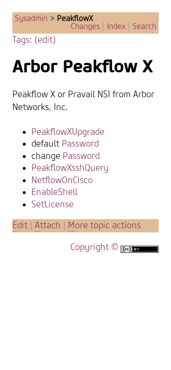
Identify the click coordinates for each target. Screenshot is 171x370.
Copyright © (94, 247)
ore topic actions (104, 225)
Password (80, 144)
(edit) (45, 40)
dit (21, 225)
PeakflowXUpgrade (67, 132)
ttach (48, 225)
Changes (85, 26)
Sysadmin (31, 18)
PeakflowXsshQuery (70, 168)
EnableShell (54, 192)
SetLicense (52, 204)
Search (144, 26)
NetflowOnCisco (62, 180)
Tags (20, 40)
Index (116, 26)
